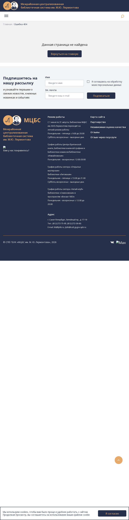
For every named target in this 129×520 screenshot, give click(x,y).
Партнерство (98, 122)
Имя (47, 77)
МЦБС (13, 484)
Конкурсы (15, 442)
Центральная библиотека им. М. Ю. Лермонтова (48, 269)
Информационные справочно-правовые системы (41, 382)
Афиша (13, 449)
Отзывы (95, 132)
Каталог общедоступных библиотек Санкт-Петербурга (44, 357)
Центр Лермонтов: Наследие (33, 322)
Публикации (16, 477)
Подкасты (15, 463)
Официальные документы (24, 501)
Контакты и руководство (23, 487)
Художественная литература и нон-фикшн (37, 368)
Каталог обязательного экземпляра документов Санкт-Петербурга (51, 361)
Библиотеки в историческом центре (40, 470)
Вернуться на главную (64, 54)
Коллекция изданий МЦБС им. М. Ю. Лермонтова (46, 392)
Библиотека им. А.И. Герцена (33, 301)
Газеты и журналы (25, 375)
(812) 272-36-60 (74, 223)
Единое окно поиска (26, 354)
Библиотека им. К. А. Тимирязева (40, 273)
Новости (14, 438)
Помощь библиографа (27, 417)
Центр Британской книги (31, 340)
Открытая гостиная (28, 326)
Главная (7, 24)
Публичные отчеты (20, 505)
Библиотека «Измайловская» (34, 291)
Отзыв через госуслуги (103, 137)
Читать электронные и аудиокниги (33, 428)
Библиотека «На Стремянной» (34, 280)
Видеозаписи (17, 459)
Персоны (15, 452)
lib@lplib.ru (59, 227)
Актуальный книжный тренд (30, 431)
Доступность (17, 491)
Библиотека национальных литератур (38, 333)
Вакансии (15, 494)
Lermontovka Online (20, 456)
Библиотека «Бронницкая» (32, 308)
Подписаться (101, 96)
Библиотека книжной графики (34, 336)
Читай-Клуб (24, 319)
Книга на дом (22, 424)
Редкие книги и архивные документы (34, 378)
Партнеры (15, 498)
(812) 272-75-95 (59, 223)
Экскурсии (15, 473)
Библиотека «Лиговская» (31, 284)
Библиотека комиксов (30, 343)
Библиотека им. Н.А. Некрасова (35, 298)
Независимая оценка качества (108, 127)
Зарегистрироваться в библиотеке (34, 414)
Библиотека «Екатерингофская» (35, 277)
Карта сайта (97, 116)
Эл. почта (50, 90)
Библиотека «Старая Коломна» (35, 294)
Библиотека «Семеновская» (33, 305)
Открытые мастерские (30, 329)
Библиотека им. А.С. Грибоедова (35, 287)
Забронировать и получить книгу (33, 421)
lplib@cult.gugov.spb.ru (75, 227)
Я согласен (112, 513)
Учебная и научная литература (31, 371)
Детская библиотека (29, 312)
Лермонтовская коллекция (34, 389)
